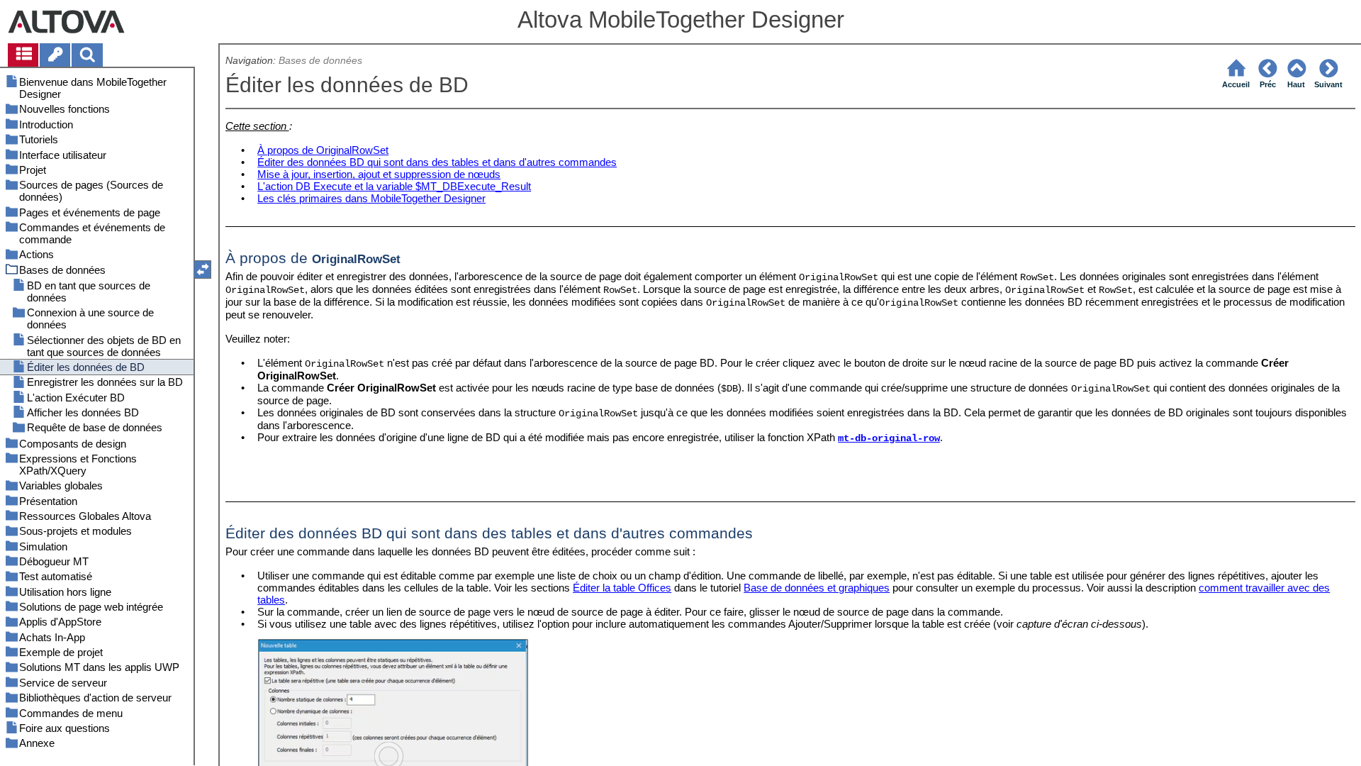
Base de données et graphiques (817, 588)
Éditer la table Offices (622, 588)
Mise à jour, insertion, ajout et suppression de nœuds (378, 174)
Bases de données (320, 60)
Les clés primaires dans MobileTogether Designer (371, 198)
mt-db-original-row (889, 438)
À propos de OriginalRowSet (322, 150)
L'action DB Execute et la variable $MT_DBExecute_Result (394, 186)
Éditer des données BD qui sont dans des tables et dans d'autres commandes (437, 162)
